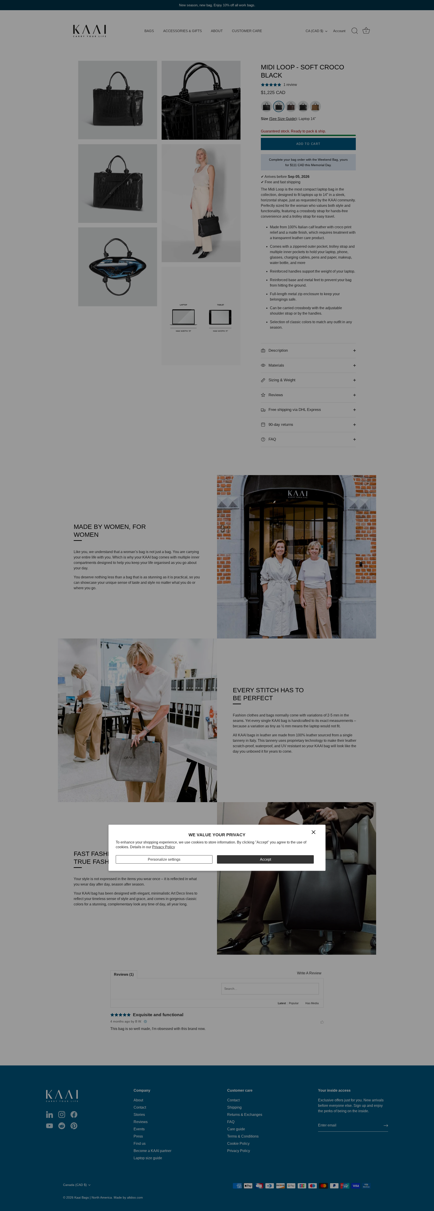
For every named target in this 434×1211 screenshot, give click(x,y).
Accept (265, 859)
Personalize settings (164, 859)
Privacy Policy (163, 847)
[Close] (313, 832)
